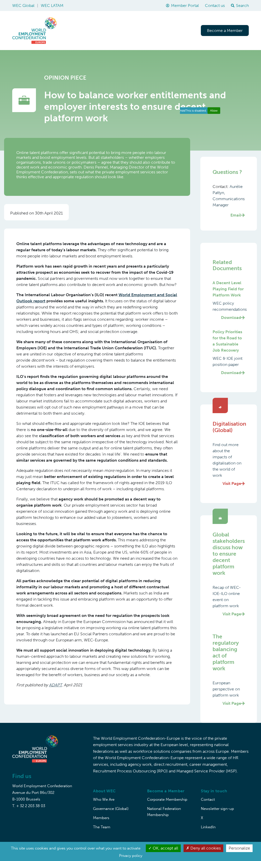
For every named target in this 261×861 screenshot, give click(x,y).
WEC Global (23, 5)
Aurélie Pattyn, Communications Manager (229, 201)
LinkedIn (208, 827)
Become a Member (225, 30)
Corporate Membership (167, 799)
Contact (208, 799)
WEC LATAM (52, 5)
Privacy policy (130, 855)
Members (101, 818)
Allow (214, 110)
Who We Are (103, 799)
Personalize (239, 848)
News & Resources (175, 30)
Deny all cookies (205, 848)
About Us (81, 30)
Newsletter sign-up (217, 808)
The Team (101, 827)
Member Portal (185, 5)
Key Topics (108, 30)
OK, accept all (165, 848)
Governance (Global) (110, 808)
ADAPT (55, 685)
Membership (137, 30)
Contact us (215, 5)
